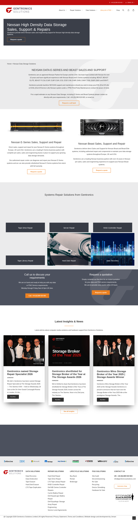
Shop (118, 10)
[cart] (133, 10)
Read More (13, 396)
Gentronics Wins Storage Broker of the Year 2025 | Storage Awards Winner (111, 374)
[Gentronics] (19, 10)
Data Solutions (90, 10)
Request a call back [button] (69, 103)
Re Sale (95, 482)
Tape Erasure (30, 482)
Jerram (113, 517)
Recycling (95, 484)
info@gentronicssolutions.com (125, 479)
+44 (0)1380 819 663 (116, 2)
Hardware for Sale (98, 490)
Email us (130, 2)
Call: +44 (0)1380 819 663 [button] (37, 296)
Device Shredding (98, 487)
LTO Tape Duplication (33, 487)
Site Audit (95, 476)
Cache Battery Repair (55, 493)
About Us (62, 10)
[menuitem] (116, 2)
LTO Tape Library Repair (56, 482)
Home (9, 64)
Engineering (52, 507)
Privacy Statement (60, 517)
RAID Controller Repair (56, 484)
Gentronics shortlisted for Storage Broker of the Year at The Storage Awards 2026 (68, 374)
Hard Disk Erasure (32, 484)
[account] (129, 10)
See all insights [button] (69, 411)
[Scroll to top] (134, 518)
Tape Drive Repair (54, 479)
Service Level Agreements (57, 510)
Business (38, 340)
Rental (72, 479)
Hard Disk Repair (54, 476)
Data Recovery (31, 476)
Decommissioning (98, 479)
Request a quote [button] (16, 39)
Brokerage (73, 482)
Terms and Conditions (75, 517)
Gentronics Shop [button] (122, 486)
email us (91, 97)
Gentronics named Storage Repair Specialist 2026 (22, 373)
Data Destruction (32, 479)
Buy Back (73, 476)
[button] (124, 10)
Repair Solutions (75, 10)
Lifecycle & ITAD (105, 10)
